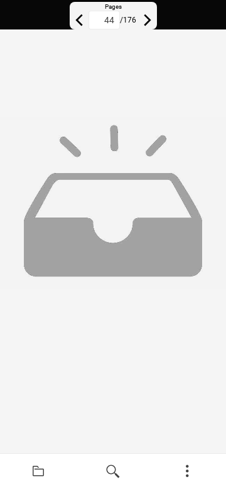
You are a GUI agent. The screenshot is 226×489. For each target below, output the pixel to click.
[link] (39, 471)
